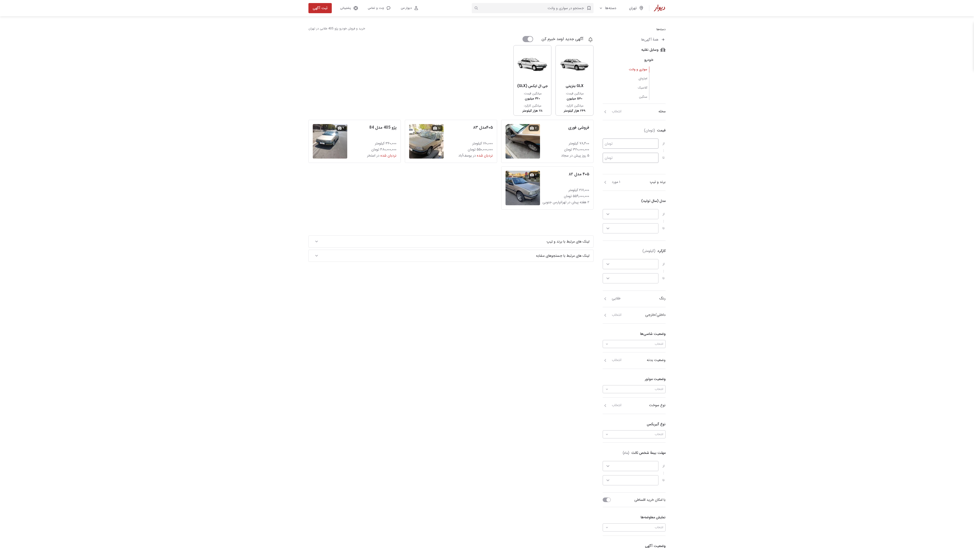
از (664, 143)
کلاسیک (642, 87)
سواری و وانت (638, 69)
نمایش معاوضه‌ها (653, 517)
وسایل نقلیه (649, 50)
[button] (378, 8)
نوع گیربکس (656, 424)
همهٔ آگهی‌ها (649, 39)
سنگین (643, 96)
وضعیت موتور (655, 379)
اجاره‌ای (642, 78)
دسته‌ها (610, 8)
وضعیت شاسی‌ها (653, 334)
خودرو (648, 60)
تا (664, 157)
